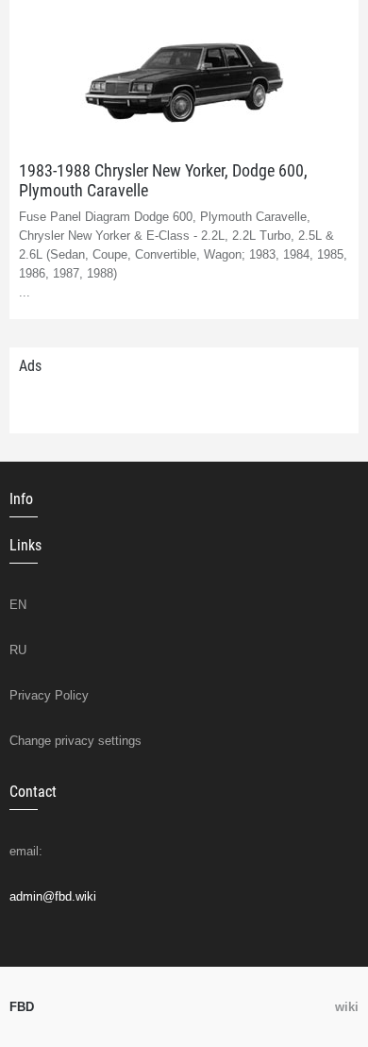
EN (17, 605)
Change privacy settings (75, 741)
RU (17, 650)
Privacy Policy (49, 695)
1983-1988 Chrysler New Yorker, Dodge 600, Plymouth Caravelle (163, 180)
